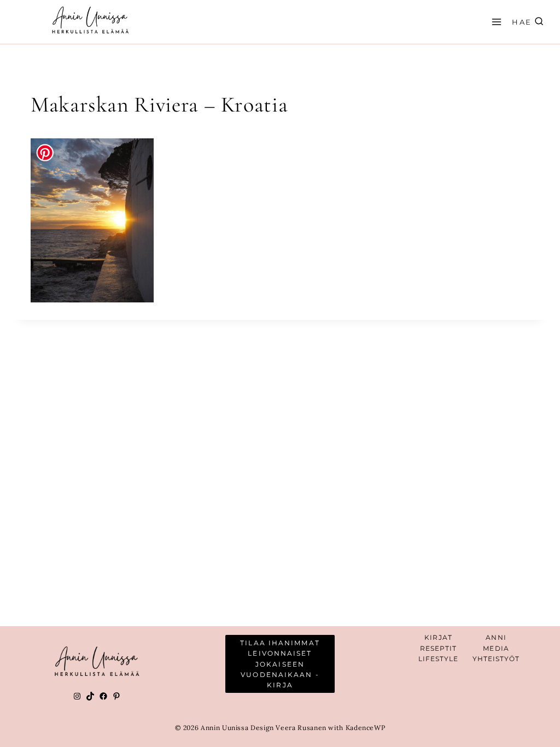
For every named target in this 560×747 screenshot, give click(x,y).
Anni (496, 637)
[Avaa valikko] (494, 21)
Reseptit (438, 648)
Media (496, 648)
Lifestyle (438, 659)
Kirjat (438, 637)
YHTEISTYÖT (496, 659)
